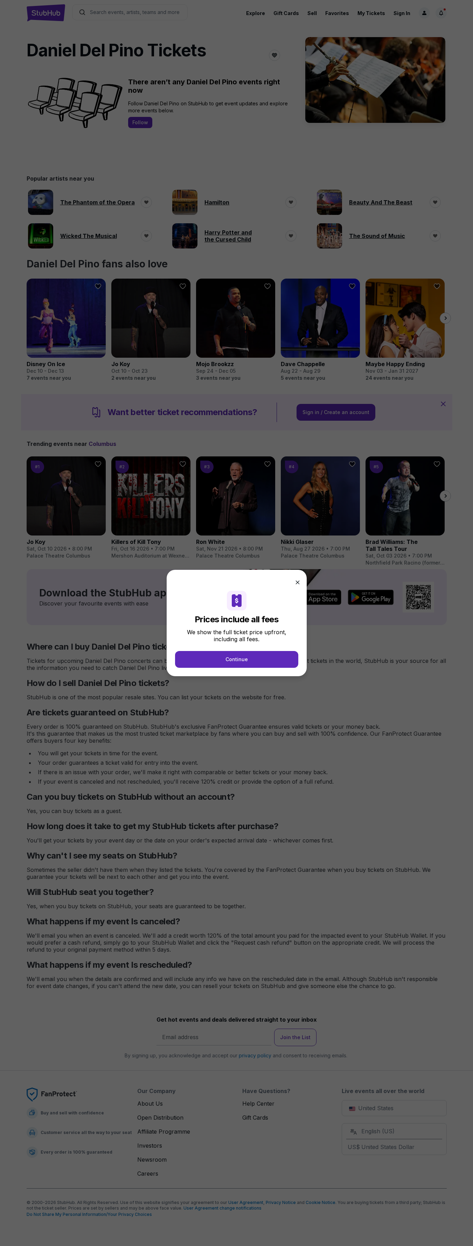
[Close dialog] (297, 582)
